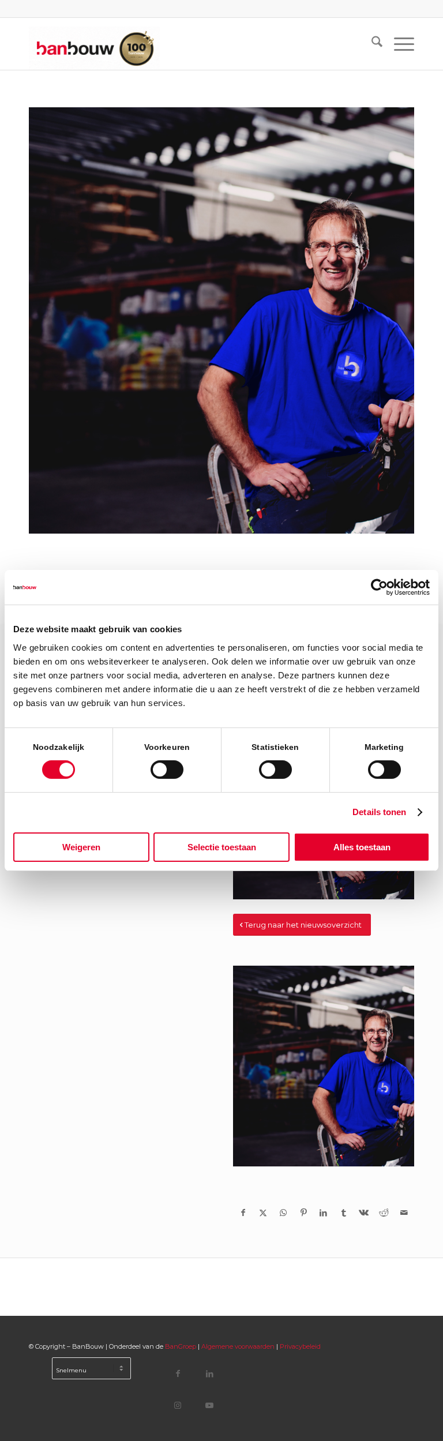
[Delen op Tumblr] (343, 1212)
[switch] (167, 769)
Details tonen (379, 812)
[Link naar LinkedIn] (210, 1373)
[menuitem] (371, 44)
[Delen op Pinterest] (304, 1212)
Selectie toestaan (221, 847)
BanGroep (180, 1346)
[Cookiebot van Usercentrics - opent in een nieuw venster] (379, 587)
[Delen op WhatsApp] (283, 1212)
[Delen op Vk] (364, 1212)
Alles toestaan (362, 847)
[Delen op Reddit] (384, 1212)
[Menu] (398, 44)
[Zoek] (371, 44)
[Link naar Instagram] (178, 1405)
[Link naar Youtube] (210, 1405)
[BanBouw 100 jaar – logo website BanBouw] (94, 44)
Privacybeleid (300, 1346)
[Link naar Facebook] (178, 1373)
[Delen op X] (263, 1212)
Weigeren (81, 847)
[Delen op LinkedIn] (324, 1212)
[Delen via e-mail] (404, 1212)
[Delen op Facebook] (243, 1212)
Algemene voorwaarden (238, 1346)
